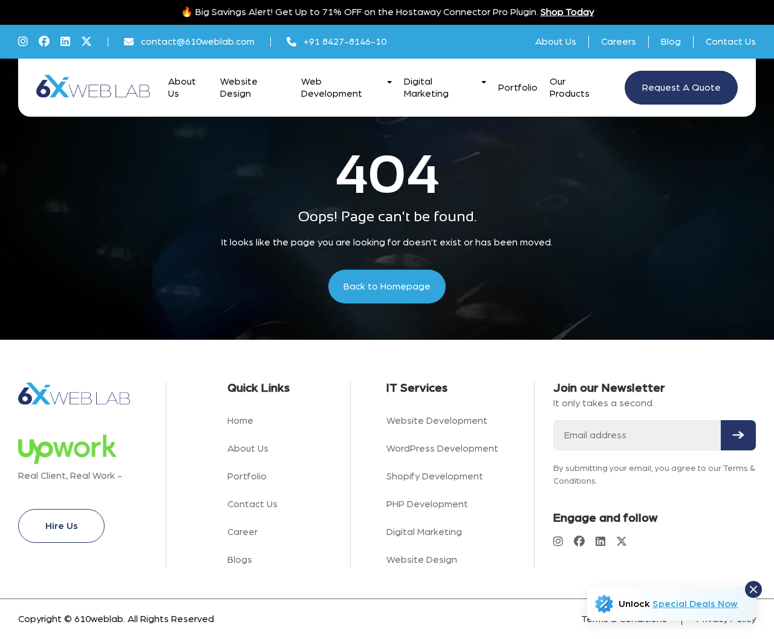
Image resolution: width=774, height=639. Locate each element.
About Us (555, 42)
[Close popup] (753, 589)
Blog (671, 42)
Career (242, 532)
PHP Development (427, 504)
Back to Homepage (387, 286)
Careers (618, 42)
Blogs (239, 560)
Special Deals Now (695, 604)
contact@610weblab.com (198, 42)
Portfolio (518, 87)
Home (240, 421)
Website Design (421, 560)
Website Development (436, 421)
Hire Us (61, 526)
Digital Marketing (424, 532)
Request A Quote (681, 87)
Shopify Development (434, 476)
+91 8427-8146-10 (345, 42)
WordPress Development (442, 448)
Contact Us (731, 42)
